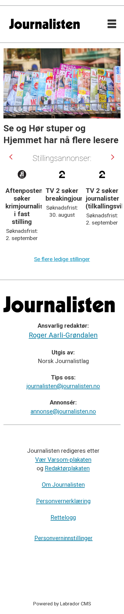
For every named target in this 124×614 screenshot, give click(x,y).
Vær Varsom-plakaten (63, 459)
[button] (11, 157)
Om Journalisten (63, 484)
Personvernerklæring (63, 501)
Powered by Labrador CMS (62, 604)
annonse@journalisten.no (63, 411)
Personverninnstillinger (63, 538)
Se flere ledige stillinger (62, 259)
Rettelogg (63, 517)
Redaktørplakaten (67, 468)
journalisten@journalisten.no (63, 386)
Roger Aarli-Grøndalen (63, 335)
